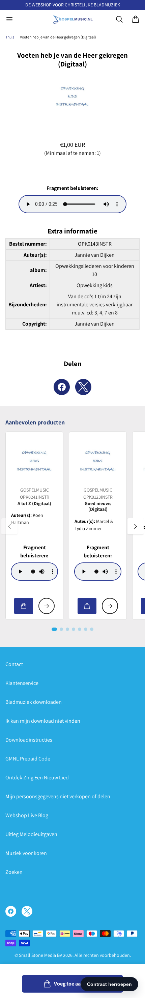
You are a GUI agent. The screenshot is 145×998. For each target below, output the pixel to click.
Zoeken (14, 872)
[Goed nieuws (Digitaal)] (98, 460)
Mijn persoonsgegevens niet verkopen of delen (57, 796)
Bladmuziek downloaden (33, 701)
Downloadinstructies (28, 739)
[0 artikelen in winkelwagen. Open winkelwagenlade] (135, 19)
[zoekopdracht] (119, 19)
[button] (54, 629)
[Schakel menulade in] (9, 19)
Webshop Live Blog (26, 815)
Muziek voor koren (26, 853)
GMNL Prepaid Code (27, 758)
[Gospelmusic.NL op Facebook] (10, 911)
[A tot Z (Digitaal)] (34, 460)
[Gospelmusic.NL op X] (27, 911)
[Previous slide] (9, 526)
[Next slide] (135, 526)
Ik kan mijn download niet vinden (42, 720)
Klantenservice (21, 683)
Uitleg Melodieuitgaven (31, 834)
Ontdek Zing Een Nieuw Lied (37, 777)
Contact (14, 664)
